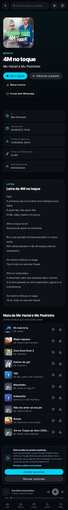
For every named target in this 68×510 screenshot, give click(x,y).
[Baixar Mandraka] (60, 386)
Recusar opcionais (34, 478)
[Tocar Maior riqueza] (8, 341)
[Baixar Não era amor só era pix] (60, 409)
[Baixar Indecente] (60, 398)
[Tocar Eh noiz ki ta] (8, 329)
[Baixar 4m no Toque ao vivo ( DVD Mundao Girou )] (60, 432)
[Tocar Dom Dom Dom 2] (8, 352)
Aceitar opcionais (34, 471)
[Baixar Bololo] (60, 420)
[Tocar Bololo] (8, 420)
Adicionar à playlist (47, 75)
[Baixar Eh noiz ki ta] (60, 329)
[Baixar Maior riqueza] (60, 341)
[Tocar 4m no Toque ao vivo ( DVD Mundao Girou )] (8, 432)
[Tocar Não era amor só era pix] (8, 409)
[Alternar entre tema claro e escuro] (54, 5)
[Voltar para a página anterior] (5, 5)
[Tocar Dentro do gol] (8, 363)
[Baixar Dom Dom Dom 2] (60, 352)
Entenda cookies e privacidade (27, 465)
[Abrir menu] (62, 5)
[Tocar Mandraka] (8, 386)
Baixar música (17, 84)
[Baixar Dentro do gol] (60, 363)
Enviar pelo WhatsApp (22, 93)
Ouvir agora (17, 75)
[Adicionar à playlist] (53, 329)
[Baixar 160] (60, 375)
